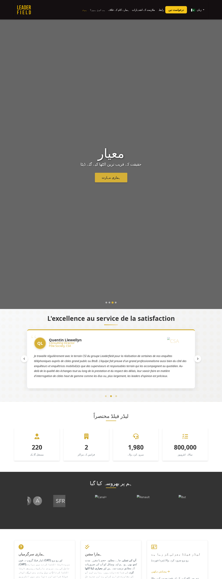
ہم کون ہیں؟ (97, 9)
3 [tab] (116, 396)
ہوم (84, 9)
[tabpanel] (111, 358)
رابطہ (161, 9)
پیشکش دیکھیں (159, 571)
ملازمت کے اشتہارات (143, 9)
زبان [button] (199, 9)
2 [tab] (111, 396)
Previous (24, 358)
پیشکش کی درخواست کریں (111, 177)
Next (197, 358)
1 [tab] (106, 396)
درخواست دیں (176, 9)
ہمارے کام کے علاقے (118, 9)
